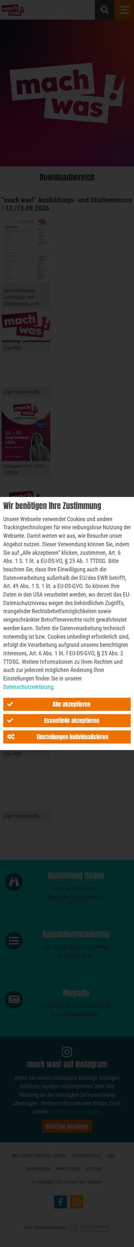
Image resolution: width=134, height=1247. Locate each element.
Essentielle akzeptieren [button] (71, 720)
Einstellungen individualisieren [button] (72, 736)
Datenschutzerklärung (28, 686)
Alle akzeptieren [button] (71, 704)
